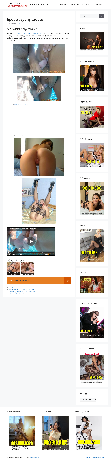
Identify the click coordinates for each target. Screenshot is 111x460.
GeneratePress (34, 457)
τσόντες (11, 287)
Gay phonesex (86, 4)
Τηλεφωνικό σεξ (62, 4)
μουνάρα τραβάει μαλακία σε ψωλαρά (28, 33)
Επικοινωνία (98, 4)
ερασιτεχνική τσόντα (15, 289)
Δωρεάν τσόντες (39, 4)
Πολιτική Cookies (98, 457)
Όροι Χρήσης (88, 457)
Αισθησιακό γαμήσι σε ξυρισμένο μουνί (20, 293)
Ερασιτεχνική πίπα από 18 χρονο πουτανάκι (22, 291)
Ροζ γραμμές (75, 4)
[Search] (101, 16)
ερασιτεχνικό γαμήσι (28, 289)
